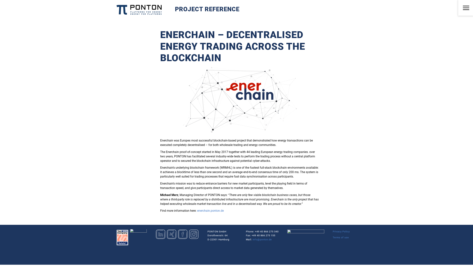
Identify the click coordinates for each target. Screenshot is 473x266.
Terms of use (341, 237)
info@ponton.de (262, 239)
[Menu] (465, 8)
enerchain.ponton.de (210, 210)
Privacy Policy (341, 231)
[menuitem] (465, 8)
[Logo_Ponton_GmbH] (139, 10)
